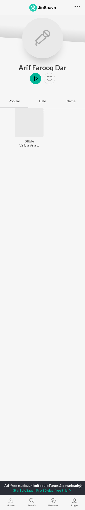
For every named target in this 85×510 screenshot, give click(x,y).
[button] (49, 78)
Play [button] (35, 78)
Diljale (29, 141)
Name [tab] (70, 101)
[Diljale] (29, 122)
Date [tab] (42, 101)
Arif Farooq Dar (42, 67)
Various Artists (29, 145)
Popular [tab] (14, 101)
